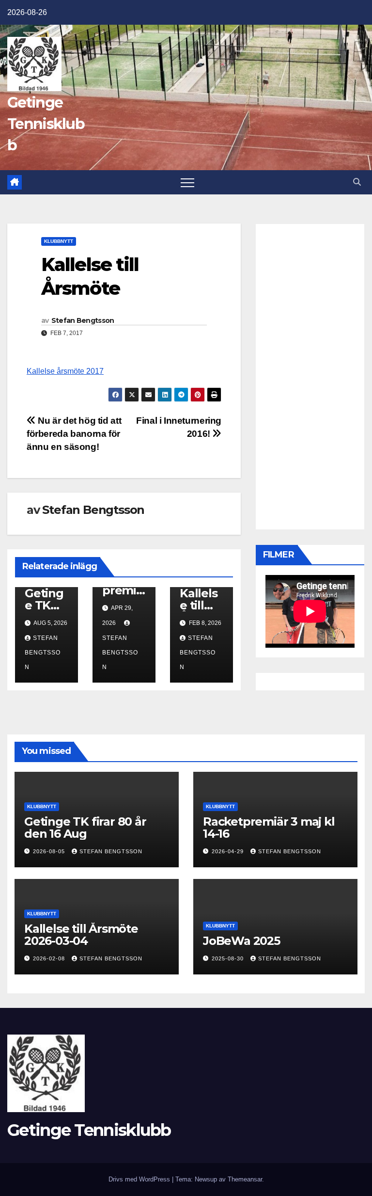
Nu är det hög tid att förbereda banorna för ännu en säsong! (74, 433)
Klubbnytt (58, 241)
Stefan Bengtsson (82, 320)
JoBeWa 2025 (241, 941)
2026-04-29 (229, 851)
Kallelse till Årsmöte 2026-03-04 (81, 935)
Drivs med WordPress (140, 1179)
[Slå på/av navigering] (187, 182)
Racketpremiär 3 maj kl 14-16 (269, 827)
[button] (357, 182)
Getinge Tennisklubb (45, 124)
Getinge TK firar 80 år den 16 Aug (85, 827)
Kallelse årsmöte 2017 (65, 371)
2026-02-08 (50, 958)
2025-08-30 (229, 958)
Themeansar (245, 1179)
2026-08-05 (50, 851)
